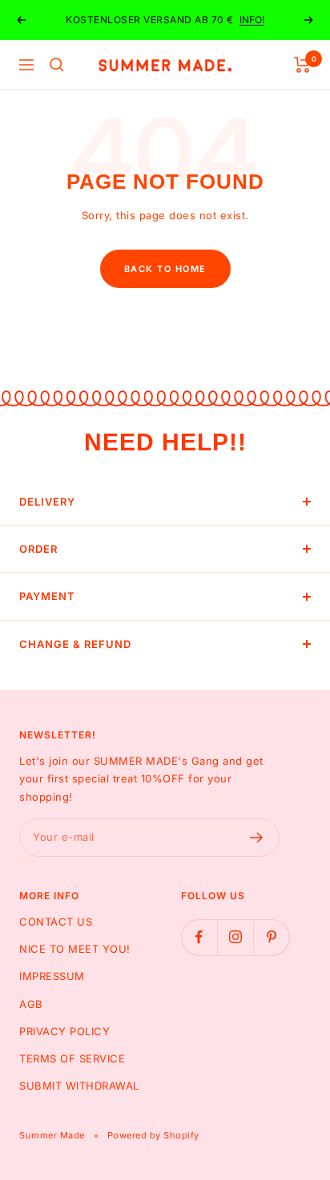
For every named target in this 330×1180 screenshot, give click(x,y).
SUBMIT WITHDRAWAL (79, 1085)
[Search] (57, 65)
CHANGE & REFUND (75, 644)
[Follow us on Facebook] (199, 937)
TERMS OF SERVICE (72, 1058)
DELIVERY (47, 501)
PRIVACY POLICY (64, 1031)
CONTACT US (55, 921)
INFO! (251, 20)
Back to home (165, 268)
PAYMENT (47, 596)
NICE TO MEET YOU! (75, 948)
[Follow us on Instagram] (235, 937)
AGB (31, 1004)
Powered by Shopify (153, 1135)
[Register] (257, 837)
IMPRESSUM (52, 976)
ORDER (38, 548)
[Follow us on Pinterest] (271, 937)
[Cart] (302, 65)
